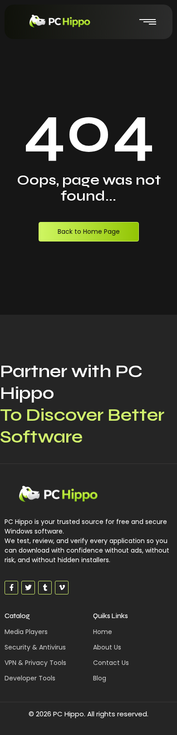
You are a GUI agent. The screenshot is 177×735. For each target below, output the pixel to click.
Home (102, 631)
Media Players (26, 631)
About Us (107, 647)
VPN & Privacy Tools (35, 662)
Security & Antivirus (35, 647)
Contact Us (111, 662)
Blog (99, 678)
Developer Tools (30, 678)
